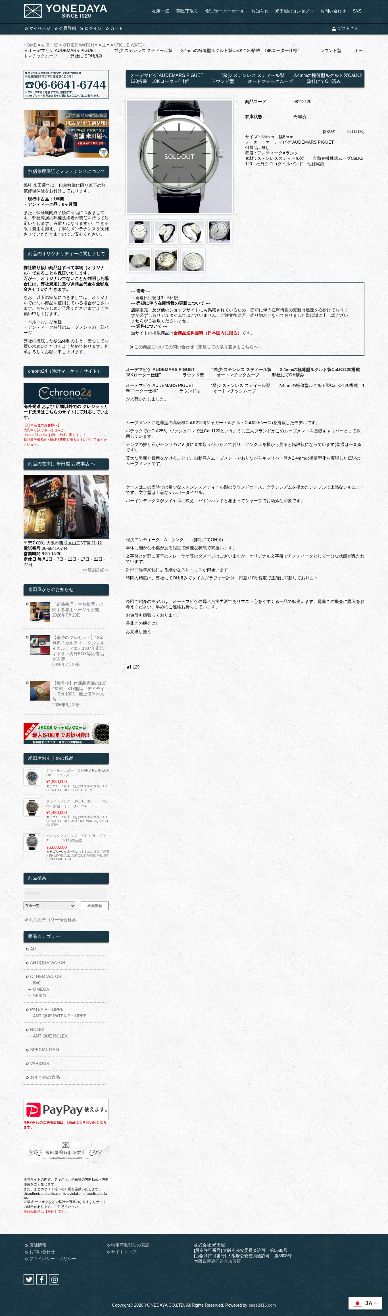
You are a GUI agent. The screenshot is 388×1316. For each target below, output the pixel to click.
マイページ (40, 28)
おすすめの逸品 (89, 786)
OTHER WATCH (78, 45)
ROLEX (37, 1029)
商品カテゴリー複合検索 (52, 919)
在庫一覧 (49, 45)
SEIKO (39, 995)
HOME (30, 45)
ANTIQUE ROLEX (50, 1036)
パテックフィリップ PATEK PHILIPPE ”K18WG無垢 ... (75, 838)
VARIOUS (39, 1063)
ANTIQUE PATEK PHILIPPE (60, 1015)
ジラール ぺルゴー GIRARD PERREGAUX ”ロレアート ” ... (77, 772)
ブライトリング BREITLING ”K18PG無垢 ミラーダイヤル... (76, 803)
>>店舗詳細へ (95, 569)
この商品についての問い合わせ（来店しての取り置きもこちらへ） (197, 346)
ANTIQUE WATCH (128, 45)
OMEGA (41, 989)
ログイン (93, 28)
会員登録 (67, 28)
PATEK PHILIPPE (47, 1009)
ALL (102, 45)
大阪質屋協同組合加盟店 (217, 1261)
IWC (37, 982)
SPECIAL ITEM (81, 790)
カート (116, 28)
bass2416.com (262, 1305)
